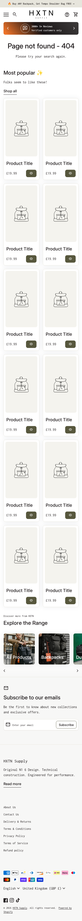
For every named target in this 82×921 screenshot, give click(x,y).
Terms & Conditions (17, 828)
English (12, 888)
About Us (9, 807)
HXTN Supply (15, 761)
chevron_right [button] (74, 28)
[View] (21, 128)
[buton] (12, 888)
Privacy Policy (14, 836)
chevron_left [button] (7, 28)
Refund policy (13, 850)
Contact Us (11, 814)
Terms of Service (15, 843)
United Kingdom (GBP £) (44, 888)
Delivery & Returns (17, 821)
